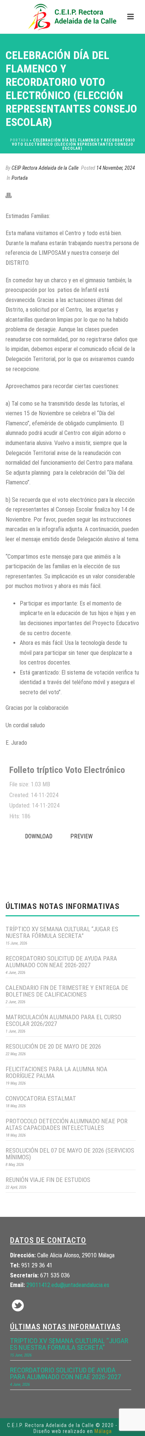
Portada (19, 140)
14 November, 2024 (115, 168)
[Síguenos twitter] (18, 1306)
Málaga (103, 1431)
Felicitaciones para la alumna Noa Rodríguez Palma (56, 1072)
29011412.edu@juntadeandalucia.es (67, 1285)
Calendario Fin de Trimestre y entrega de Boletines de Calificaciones (67, 991)
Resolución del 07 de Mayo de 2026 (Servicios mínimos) (70, 1153)
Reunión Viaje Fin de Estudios (48, 1179)
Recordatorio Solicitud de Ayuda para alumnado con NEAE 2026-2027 (61, 961)
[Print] (12, 195)
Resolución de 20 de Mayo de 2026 (53, 1046)
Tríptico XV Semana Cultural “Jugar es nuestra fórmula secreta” (62, 932)
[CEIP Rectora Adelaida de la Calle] (72, 16)
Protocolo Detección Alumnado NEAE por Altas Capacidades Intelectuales (67, 1124)
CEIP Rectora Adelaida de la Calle (45, 168)
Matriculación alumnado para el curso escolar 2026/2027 (63, 1020)
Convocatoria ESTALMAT (41, 1098)
